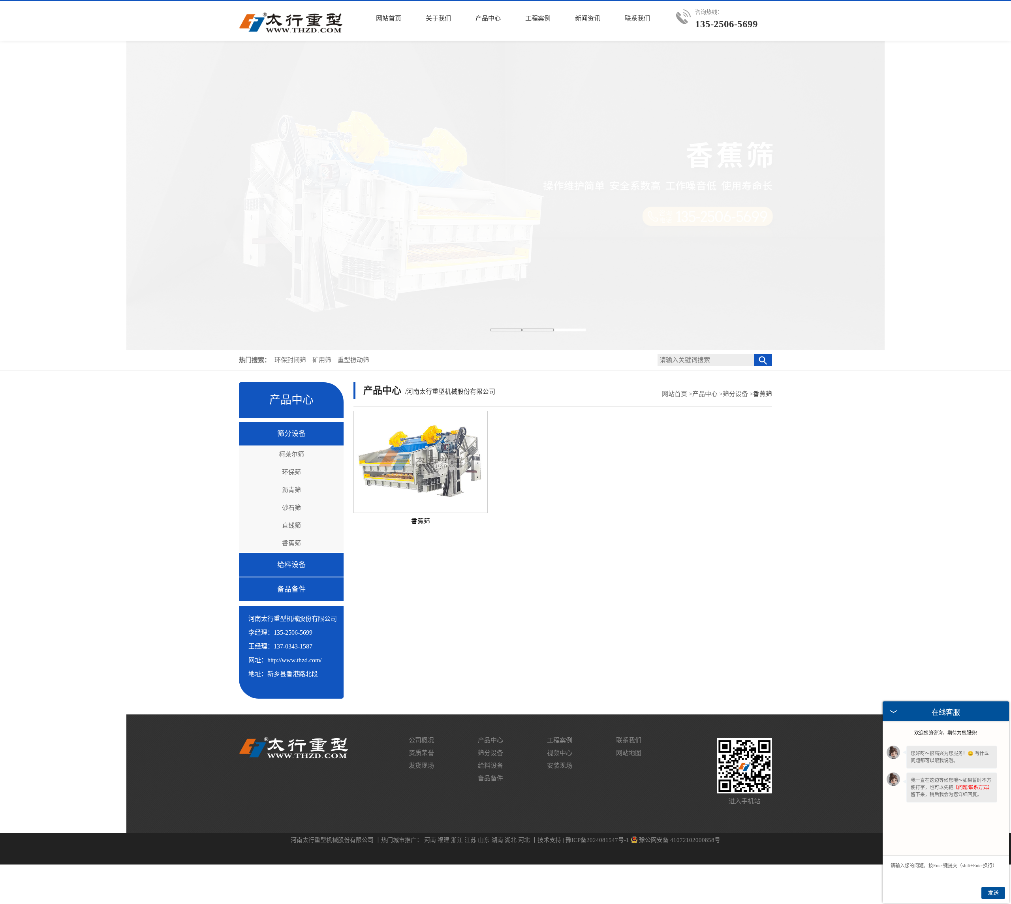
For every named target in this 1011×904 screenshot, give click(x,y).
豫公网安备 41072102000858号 (679, 840)
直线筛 (291, 525)
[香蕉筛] (420, 462)
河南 (430, 840)
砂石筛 (291, 507)
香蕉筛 (291, 543)
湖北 (511, 840)
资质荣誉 (421, 753)
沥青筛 (291, 490)
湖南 (497, 840)
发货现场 (421, 765)
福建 (443, 840)
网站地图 (628, 753)
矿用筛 (322, 360)
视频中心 (559, 753)
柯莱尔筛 (291, 454)
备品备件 (291, 589)
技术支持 (549, 840)
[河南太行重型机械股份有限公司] (291, 33)
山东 (484, 840)
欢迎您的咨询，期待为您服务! (945, 733)
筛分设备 (291, 434)
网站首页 (674, 394)
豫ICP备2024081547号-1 (597, 840)
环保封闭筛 (291, 360)
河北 (524, 840)
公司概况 (421, 740)
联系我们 (628, 740)
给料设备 (291, 565)
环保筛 (291, 472)
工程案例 (559, 740)
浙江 (457, 840)
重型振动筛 (353, 360)
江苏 (470, 840)
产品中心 (705, 394)
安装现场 (559, 765)
